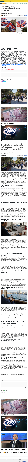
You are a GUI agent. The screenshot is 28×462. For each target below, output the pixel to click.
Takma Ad (2, 68)
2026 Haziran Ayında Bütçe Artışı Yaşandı (7, 123)
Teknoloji (16, 452)
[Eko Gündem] (14, 96)
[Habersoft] (24, 461)
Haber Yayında (3, 178)
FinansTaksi (2, 6)
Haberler (14, 452)
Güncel (11, 452)
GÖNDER (26, 387)
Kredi (18, 452)
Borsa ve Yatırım (10, 1)
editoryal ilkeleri (8, 243)
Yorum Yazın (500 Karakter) (4, 381)
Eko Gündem (6, 6)
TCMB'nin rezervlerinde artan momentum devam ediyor (10, 140)
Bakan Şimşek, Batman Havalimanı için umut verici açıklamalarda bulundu (13, 449)
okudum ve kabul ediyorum (8, 387)
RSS (7, 459)
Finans (25, 455)
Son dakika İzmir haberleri (4, 455)
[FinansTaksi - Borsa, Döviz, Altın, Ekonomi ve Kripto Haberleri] (4, 452)
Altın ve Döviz (21, 455)
